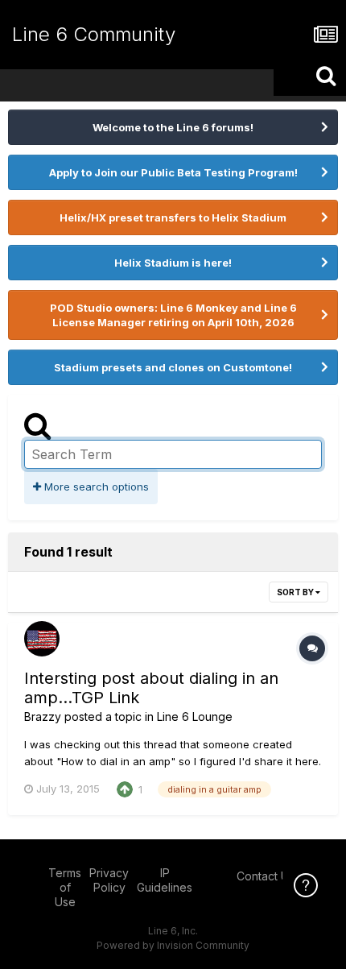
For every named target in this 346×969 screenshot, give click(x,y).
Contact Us (266, 876)
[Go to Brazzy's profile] (42, 638)
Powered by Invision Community (173, 945)
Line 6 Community (93, 34)
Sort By (296, 592)
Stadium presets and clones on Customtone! (173, 367)
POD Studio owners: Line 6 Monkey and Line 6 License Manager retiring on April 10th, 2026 (173, 315)
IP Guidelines (164, 880)
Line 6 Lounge (195, 716)
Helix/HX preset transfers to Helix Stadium (173, 217)
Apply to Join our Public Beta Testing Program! (173, 172)
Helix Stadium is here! (173, 262)
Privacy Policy (109, 880)
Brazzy (42, 716)
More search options (95, 486)
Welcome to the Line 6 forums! (173, 127)
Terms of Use (64, 887)
